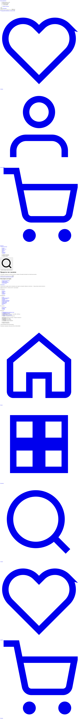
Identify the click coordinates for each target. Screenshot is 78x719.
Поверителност (4, 302)
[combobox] (7, 9)
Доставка (3, 299)
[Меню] (1, 8)
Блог (3, 304)
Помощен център (4, 298)
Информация (3, 295)
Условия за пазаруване (5, 301)
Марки (3, 292)
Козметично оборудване (6, 280)
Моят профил (4, 307)
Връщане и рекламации (5, 300)
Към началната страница (4, 276)
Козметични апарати (5, 282)
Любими (3, 308)
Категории (3, 291)
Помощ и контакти (6, 6)
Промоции (3, 293)
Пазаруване (3, 289)
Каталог (3, 290)
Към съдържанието (3, 0)
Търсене (1, 9)
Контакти (2, 310)
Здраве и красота (4, 281)
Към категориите (10, 276)
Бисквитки (4, 303)
